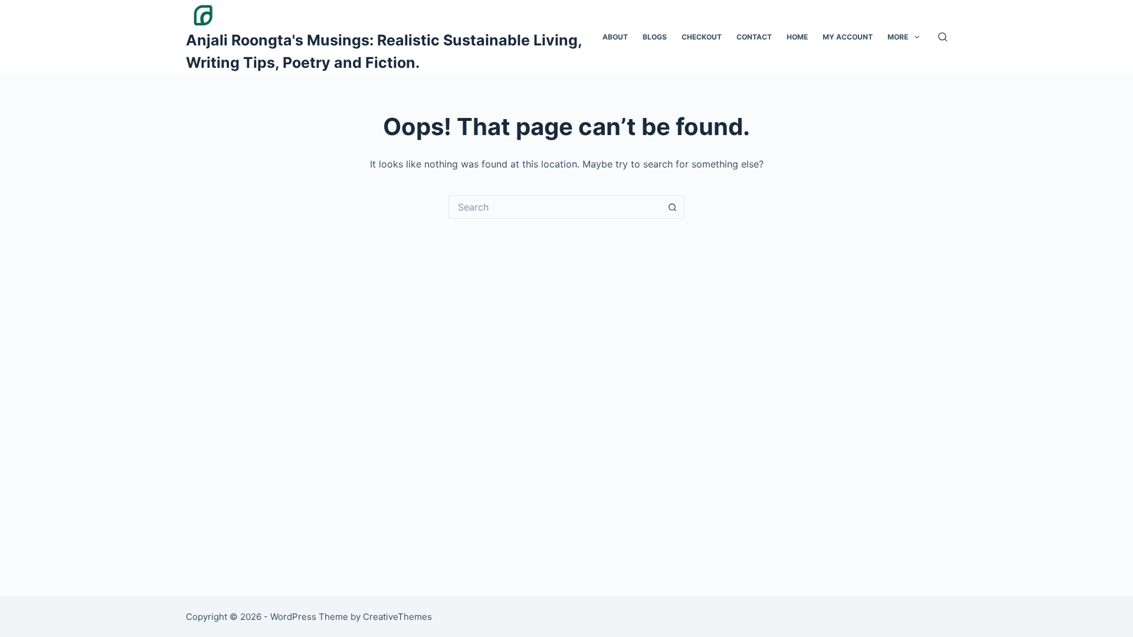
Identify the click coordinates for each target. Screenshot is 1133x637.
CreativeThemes (397, 616)
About (615, 36)
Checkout (702, 36)
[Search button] (673, 207)
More (898, 36)
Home (797, 36)
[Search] (942, 36)
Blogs (655, 36)
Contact (754, 36)
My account (848, 36)
